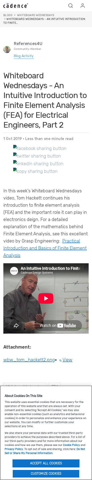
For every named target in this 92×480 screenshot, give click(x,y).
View (67, 359)
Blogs (7, 15)
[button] (71, 5)
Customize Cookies (46, 474)
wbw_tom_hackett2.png (29, 359)
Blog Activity (24, 56)
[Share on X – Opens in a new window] (37, 156)
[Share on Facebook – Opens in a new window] (39, 148)
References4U (28, 43)
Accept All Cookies (46, 463)
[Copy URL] (35, 171)
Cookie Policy (71, 445)
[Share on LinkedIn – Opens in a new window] (38, 163)
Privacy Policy (14, 449)
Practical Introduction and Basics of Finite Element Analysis (45, 248)
